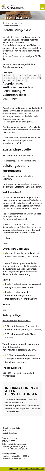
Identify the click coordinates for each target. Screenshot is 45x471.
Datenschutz (25, 469)
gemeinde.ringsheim (18, 447)
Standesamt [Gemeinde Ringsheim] (19, 161)
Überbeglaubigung (25, 266)
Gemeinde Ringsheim (19, 449)
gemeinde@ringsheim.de (15, 444)
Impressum (13, 469)
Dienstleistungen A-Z (13, 26)
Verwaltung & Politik (16, 23)
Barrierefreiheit (37, 469)
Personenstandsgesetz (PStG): (16, 321)
